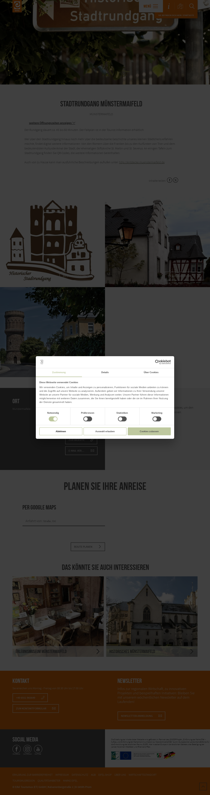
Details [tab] (105, 372)
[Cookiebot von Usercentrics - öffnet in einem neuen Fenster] (157, 362)
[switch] (87, 418)
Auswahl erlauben (105, 431)
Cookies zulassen (149, 431)
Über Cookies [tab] (151, 372)
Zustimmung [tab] (59, 372)
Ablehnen (61, 431)
